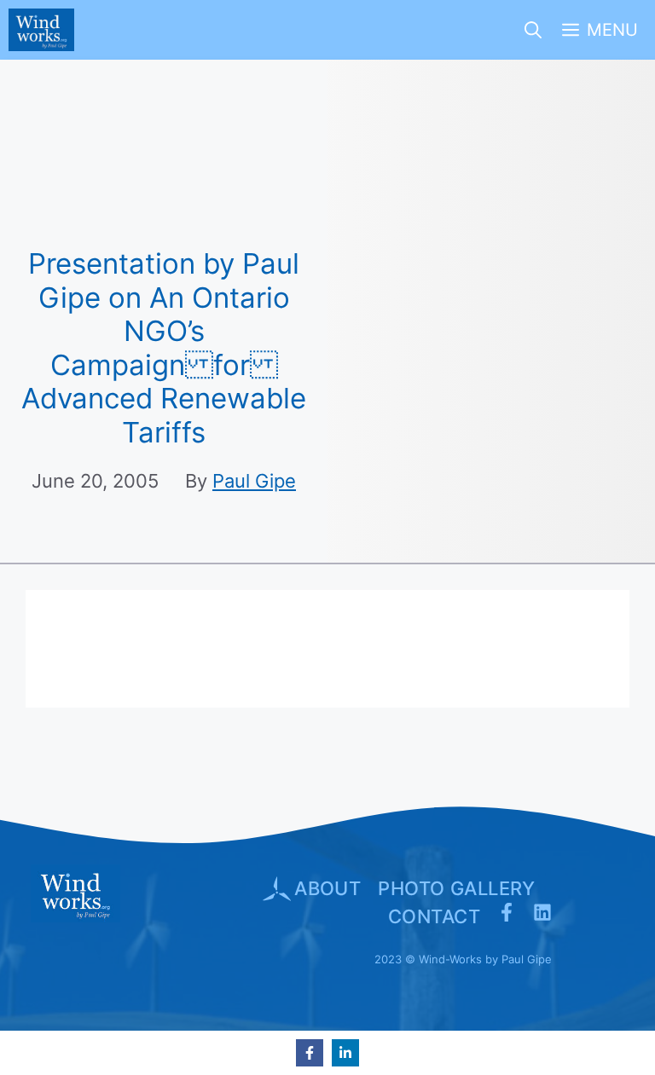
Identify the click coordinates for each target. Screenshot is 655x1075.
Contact (434, 916)
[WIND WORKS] (41, 30)
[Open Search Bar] (533, 30)
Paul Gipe (254, 481)
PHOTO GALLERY (456, 888)
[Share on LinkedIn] (345, 1052)
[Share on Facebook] (309, 1052)
